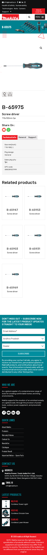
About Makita (6, 427)
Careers (22, 9)
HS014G (14, 510)
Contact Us (6, 439)
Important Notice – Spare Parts (13, 455)
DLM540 (14, 519)
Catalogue (5, 447)
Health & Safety (8, 5)
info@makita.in (10, 2)
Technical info (9, 137)
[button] (38, 17)
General (22, 137)
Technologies (7, 9)
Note (16, 9)
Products (5, 431)
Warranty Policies (8, 435)
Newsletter (5, 443)
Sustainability (21, 5)
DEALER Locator (38, 11)
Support (5, 12)
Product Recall (7, 451)
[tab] (9, 137)
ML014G (14, 501)
